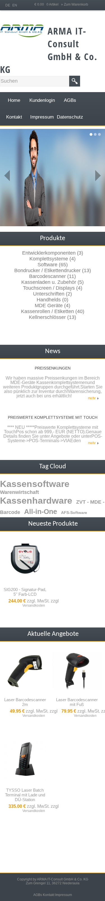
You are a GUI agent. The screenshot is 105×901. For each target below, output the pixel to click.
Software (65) (53, 264)
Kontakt (48, 895)
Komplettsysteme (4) (52, 259)
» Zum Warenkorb (74, 4)
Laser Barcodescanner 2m (25, 702)
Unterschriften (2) (52, 294)
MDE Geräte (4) (52, 305)
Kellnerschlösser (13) (52, 317)
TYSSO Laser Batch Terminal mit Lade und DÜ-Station (25, 795)
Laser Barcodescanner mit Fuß (77, 702)
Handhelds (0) (52, 299)
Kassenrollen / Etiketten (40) (52, 311)
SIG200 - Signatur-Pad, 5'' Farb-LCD (25, 592)
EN (14, 5)
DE (7, 5)
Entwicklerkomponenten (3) (52, 253)
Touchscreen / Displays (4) (52, 288)
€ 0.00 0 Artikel (47, 4)
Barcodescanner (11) (52, 276)
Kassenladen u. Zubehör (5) (52, 282)
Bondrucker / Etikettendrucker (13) (52, 270)
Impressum (63, 895)
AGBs (37, 895)
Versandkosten (33, 605)
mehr (92, 398)
